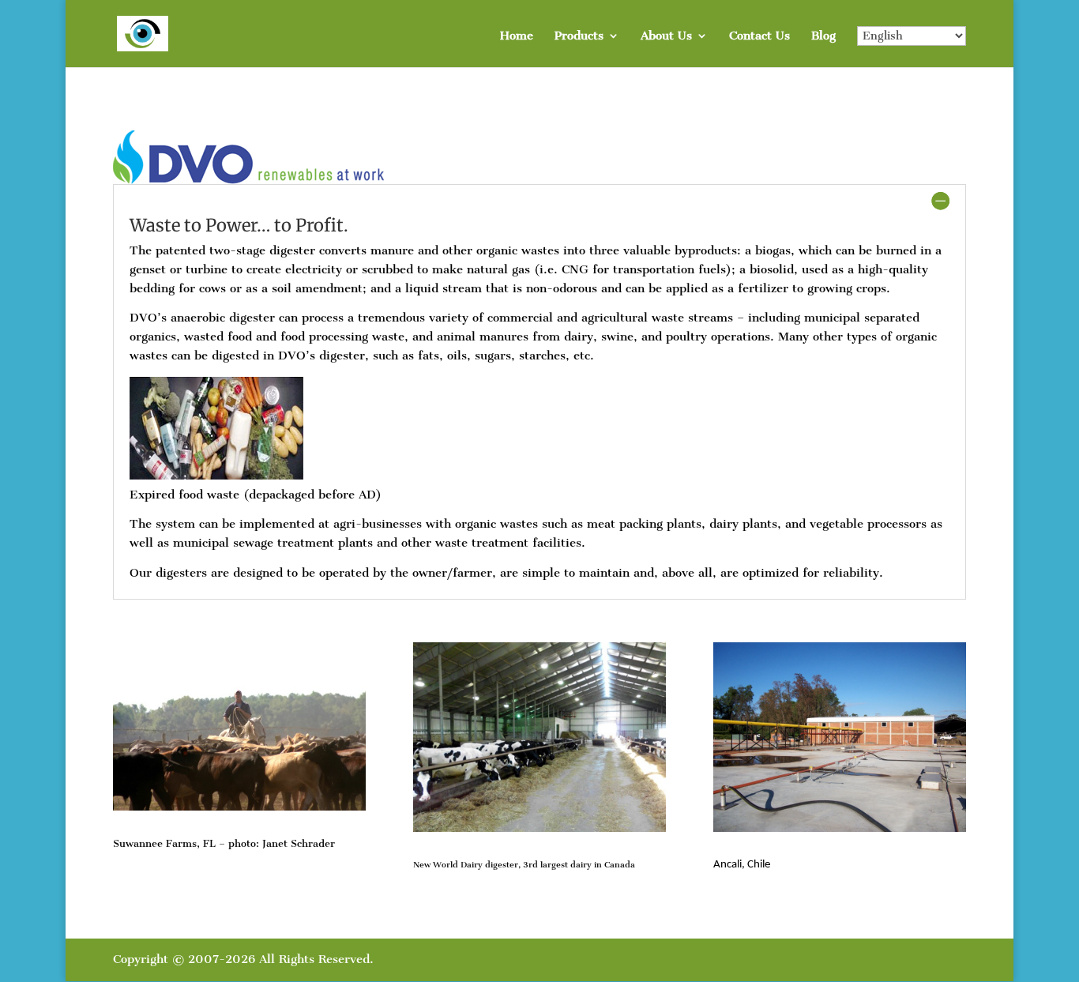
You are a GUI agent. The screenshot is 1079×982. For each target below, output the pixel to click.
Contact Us (759, 36)
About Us (666, 36)
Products (579, 36)
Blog (823, 36)
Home (516, 36)
